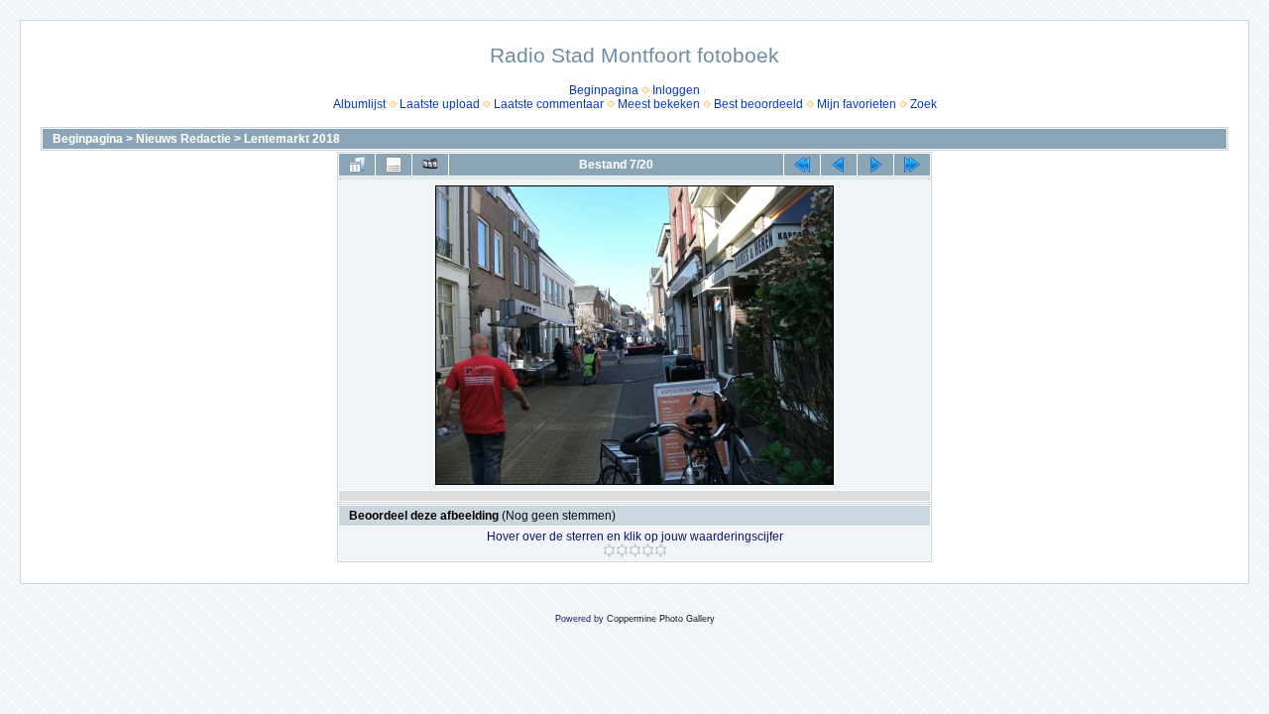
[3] (635, 550)
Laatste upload (440, 104)
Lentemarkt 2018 (292, 139)
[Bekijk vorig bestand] (839, 165)
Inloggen (676, 90)
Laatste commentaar (549, 104)
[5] (660, 550)
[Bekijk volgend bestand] (875, 165)
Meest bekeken (659, 104)
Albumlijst (359, 104)
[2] (622, 550)
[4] (647, 550)
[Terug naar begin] (802, 165)
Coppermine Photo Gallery (661, 619)
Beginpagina (603, 90)
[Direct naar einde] (912, 165)
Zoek (923, 104)
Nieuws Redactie (183, 139)
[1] (609, 550)
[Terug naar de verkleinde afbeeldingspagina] (357, 165)
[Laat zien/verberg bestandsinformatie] (393, 165)
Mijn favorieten (856, 104)
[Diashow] (430, 165)
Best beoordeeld (758, 104)
